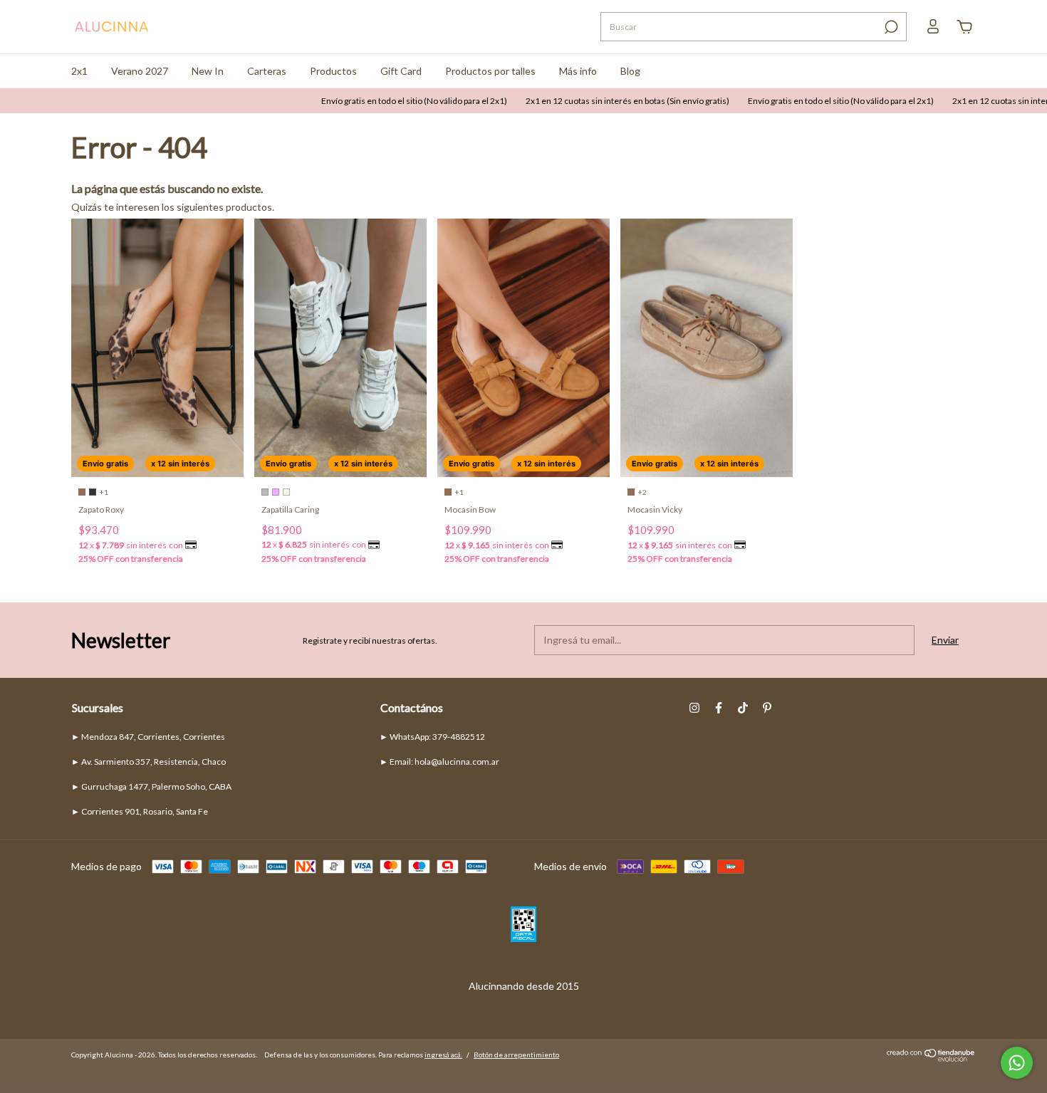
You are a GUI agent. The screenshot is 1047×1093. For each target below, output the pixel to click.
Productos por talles (490, 71)
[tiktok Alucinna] (743, 707)
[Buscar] (890, 27)
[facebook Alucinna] (718, 707)
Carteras (266, 71)
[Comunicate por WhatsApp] (1017, 1063)
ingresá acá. (443, 1054)
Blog (630, 71)
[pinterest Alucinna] (767, 707)
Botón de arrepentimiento (516, 1054)
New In (208, 71)
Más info (578, 71)
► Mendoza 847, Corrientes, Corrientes (148, 736)
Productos (333, 71)
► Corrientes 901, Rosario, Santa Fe (139, 811)
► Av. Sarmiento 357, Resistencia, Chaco (148, 761)
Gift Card (401, 71)
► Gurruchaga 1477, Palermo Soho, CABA (151, 786)
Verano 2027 (139, 71)
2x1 (79, 71)
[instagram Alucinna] (694, 707)
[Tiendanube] (931, 1058)
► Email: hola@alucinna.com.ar (439, 761)
